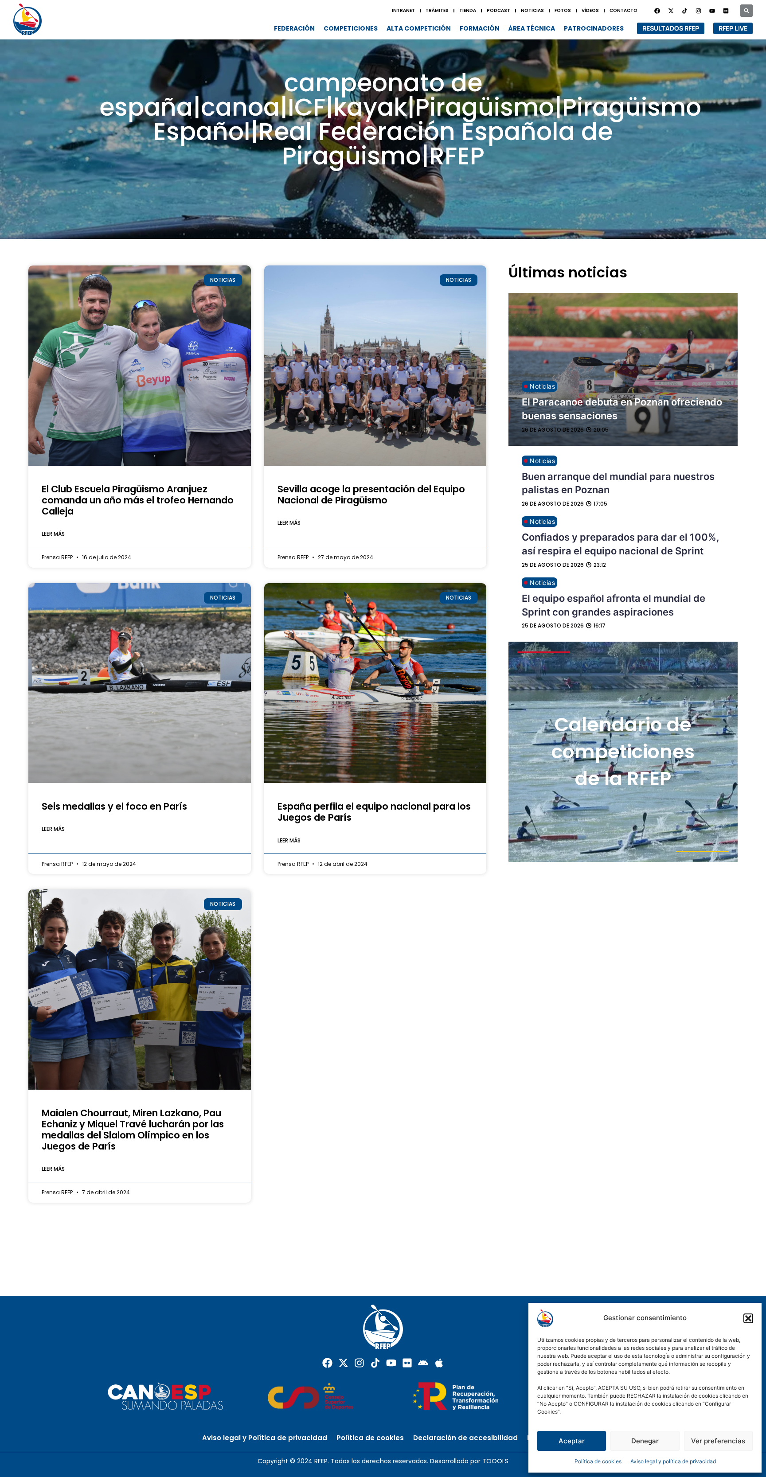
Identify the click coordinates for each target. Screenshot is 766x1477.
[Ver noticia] (139, 365)
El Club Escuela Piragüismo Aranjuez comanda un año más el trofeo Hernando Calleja (138, 500)
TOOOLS (495, 1461)
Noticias (542, 386)
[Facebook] (657, 10)
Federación (294, 28)
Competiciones (351, 28)
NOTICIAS (532, 10)
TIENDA (467, 10)
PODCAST (498, 10)
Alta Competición (419, 28)
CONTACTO (623, 10)
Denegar (645, 1441)
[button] (748, 1318)
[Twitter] (670, 10)
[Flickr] (407, 1363)
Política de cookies (597, 1461)
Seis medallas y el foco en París (114, 806)
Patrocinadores (594, 28)
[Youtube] (712, 10)
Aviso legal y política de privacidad (673, 1461)
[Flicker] (725, 10)
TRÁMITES (437, 10)
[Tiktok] (375, 1363)
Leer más (53, 534)
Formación (480, 28)
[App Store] (439, 1363)
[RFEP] (30, 19)
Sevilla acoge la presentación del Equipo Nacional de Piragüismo (371, 495)
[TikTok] (684, 10)
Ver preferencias (718, 1441)
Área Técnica (531, 28)
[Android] (423, 1363)
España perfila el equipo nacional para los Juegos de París (374, 812)
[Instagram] (698, 10)
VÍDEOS (590, 10)
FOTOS (563, 10)
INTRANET (403, 10)
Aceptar (572, 1441)
